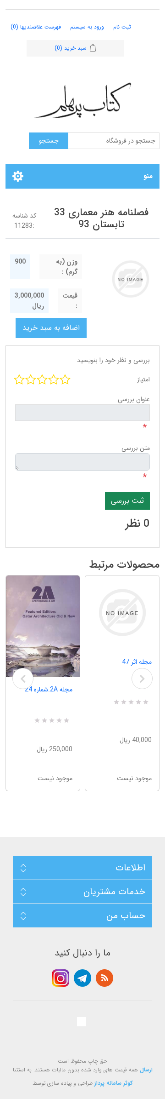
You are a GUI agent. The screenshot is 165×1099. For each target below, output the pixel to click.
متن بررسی (135, 448)
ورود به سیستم (87, 27)
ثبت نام (122, 27)
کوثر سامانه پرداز (113, 1083)
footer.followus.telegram (82, 978)
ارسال (146, 1069)
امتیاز (143, 379)
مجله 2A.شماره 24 (48, 690)
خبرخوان (104, 978)
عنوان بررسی (134, 399)
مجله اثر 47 (137, 662)
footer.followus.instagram (60, 978)
